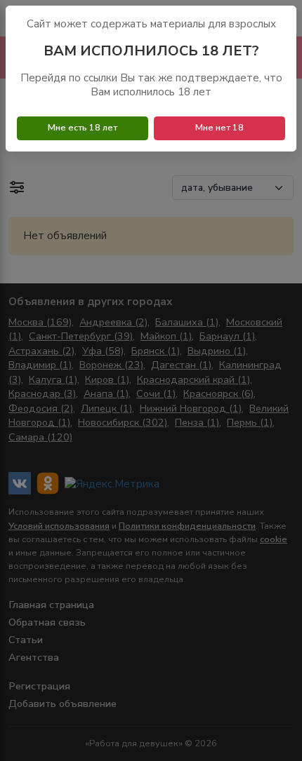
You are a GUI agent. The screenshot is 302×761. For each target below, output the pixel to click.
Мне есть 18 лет (82, 127)
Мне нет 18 (219, 127)
